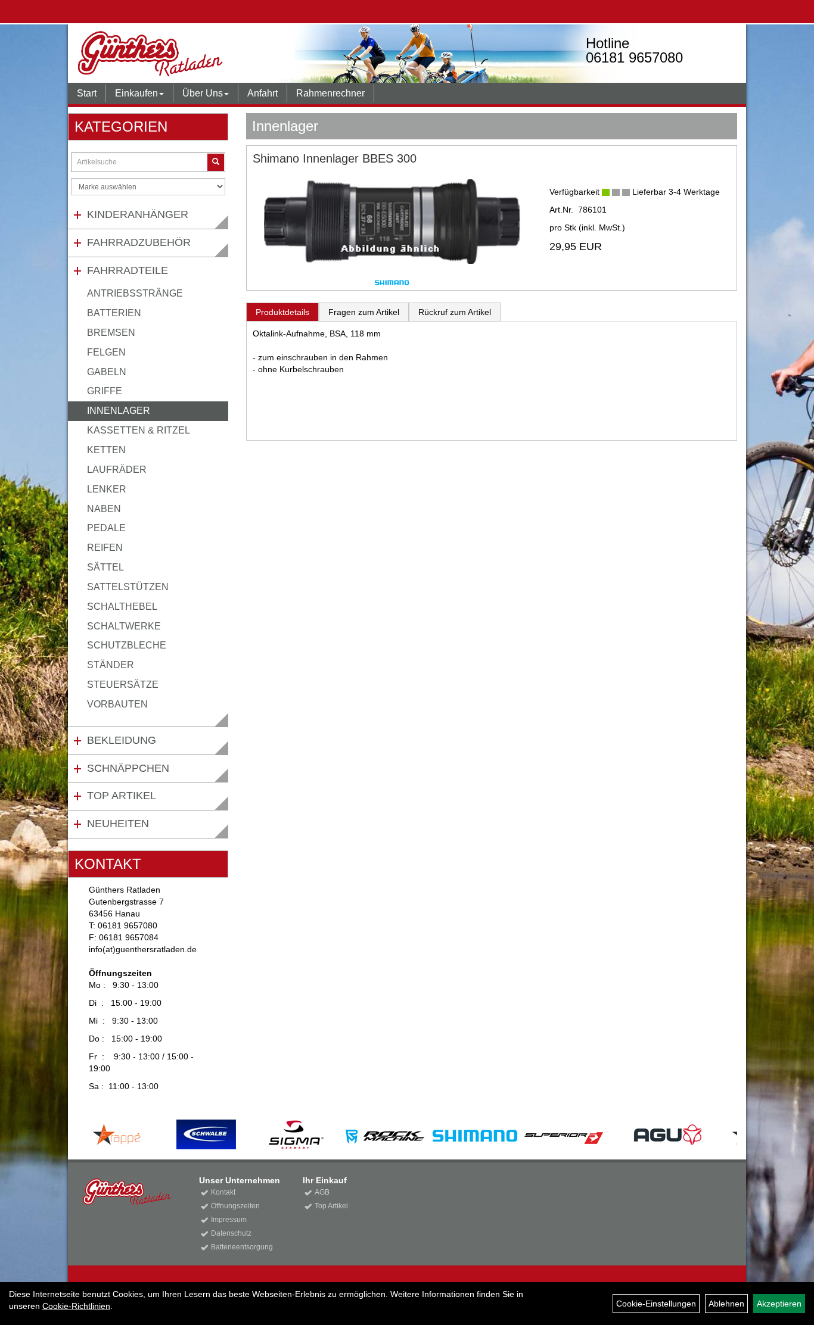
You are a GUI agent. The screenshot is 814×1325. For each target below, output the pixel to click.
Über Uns (202, 93)
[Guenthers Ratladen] (204, 53)
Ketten (106, 450)
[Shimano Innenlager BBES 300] (392, 221)
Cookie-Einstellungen (656, 1303)
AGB (322, 1192)
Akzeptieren (779, 1303)
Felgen (106, 352)
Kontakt (223, 1192)
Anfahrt (262, 93)
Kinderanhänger (137, 214)
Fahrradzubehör (139, 242)
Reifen (105, 548)
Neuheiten (118, 824)
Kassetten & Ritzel (138, 430)
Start (87, 93)
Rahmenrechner (330, 93)
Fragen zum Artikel (363, 312)
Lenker (106, 489)
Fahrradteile (127, 270)
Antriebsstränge (135, 293)
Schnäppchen (128, 768)
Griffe (104, 391)
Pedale (106, 528)
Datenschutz (231, 1233)
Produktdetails (282, 312)
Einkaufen (136, 93)
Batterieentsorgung (242, 1247)
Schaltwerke (124, 626)
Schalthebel (122, 606)
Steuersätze (123, 684)
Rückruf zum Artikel (454, 312)
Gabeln (106, 372)
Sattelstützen (128, 587)
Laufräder (117, 469)
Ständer (110, 665)
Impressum (229, 1219)
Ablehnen (726, 1303)
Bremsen (111, 333)
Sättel (105, 567)
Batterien (114, 313)
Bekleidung (121, 740)
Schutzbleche (126, 645)
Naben (104, 509)
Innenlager (118, 411)
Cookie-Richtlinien (76, 1306)
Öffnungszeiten (235, 1206)
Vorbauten (117, 704)
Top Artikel (121, 796)
